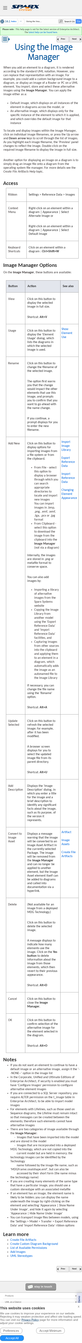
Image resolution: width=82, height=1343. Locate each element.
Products (9, 1296)
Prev (63, 39)
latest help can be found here (43, 32)
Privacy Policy (30, 1319)
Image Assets (66, 842)
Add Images (17, 1252)
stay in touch (43, 1286)
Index (14, 21)
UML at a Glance (13, 1302)
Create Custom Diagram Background (34, 1244)
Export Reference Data (68, 462)
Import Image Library (66, 446)
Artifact (66, 832)
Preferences (11, 1330)
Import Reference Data (68, 478)
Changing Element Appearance (69, 494)
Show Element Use (67, 333)
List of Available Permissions (28, 1248)
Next (74, 39)
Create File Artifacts (69, 854)
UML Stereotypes (21, 1256)
